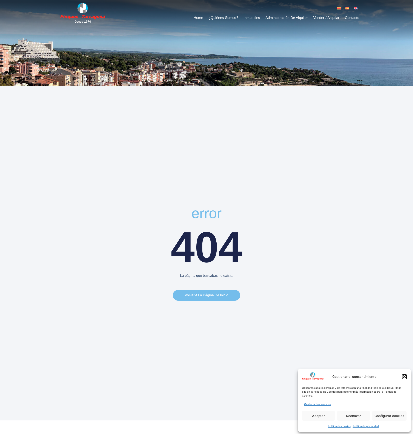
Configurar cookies (389, 416)
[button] (404, 377)
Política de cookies (339, 426)
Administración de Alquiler (286, 18)
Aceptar (318, 416)
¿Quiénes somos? (223, 18)
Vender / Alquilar (326, 18)
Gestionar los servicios (317, 404)
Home (198, 18)
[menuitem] (339, 8)
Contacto (352, 18)
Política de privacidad (366, 426)
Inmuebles (251, 18)
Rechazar (353, 416)
